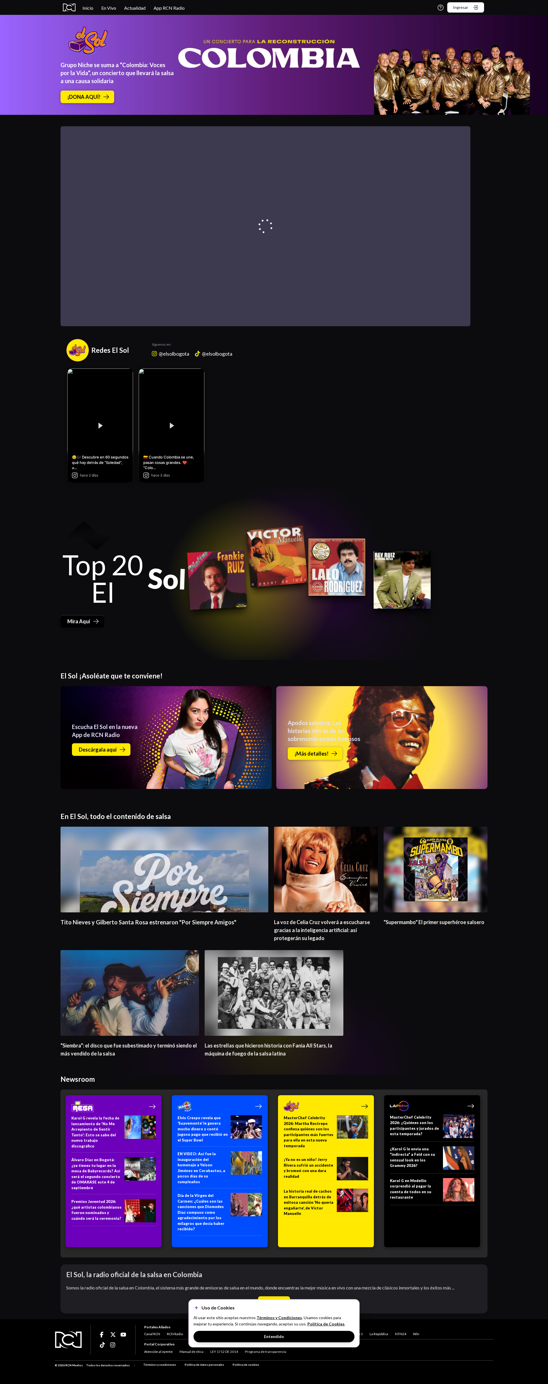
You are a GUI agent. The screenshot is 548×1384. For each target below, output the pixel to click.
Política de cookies (246, 1364)
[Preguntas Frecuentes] (440, 7)
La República (379, 1334)
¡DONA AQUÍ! (83, 97)
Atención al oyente (158, 1351)
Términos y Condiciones (279, 1317)
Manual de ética (192, 1351)
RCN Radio (175, 1334)
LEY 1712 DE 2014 (224, 1351)
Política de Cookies (325, 1323)
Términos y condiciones (159, 1364)
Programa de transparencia (265, 1351)
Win (416, 1334)
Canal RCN (152, 1334)
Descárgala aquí (98, 749)
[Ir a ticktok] (103, 1334)
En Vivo (108, 8)
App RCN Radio (169, 8)
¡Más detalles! (312, 753)
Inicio (87, 8)
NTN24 (400, 1334)
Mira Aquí (78, 621)
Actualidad (135, 8)
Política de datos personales (204, 1364)
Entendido (274, 1336)
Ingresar (460, 7)
